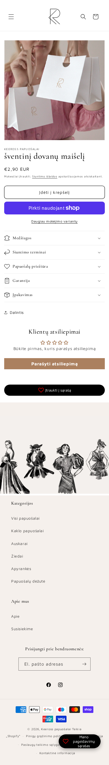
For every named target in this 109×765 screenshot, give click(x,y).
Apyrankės (21, 568)
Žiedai (17, 556)
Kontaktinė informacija (57, 753)
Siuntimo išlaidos (44, 176)
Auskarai (19, 543)
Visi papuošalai (25, 518)
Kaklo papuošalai (27, 530)
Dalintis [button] (17, 312)
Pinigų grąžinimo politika (45, 736)
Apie (15, 616)
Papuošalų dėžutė (28, 581)
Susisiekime (22, 628)
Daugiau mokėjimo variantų (54, 221)
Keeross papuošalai (56, 729)
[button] (11, 17)
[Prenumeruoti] (84, 664)
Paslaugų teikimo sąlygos (41, 744)
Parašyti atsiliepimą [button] (54, 363)
